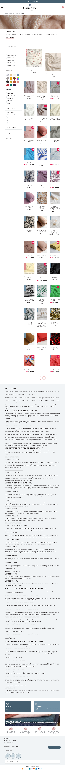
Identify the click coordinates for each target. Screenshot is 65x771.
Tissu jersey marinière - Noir (29, 300)
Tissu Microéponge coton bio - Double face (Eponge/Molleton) (55, 232)
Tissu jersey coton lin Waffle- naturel (42, 96)
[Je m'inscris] (58, 762)
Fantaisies (11, 96)
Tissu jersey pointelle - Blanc (29, 119)
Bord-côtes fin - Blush (42, 141)
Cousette (7, 738)
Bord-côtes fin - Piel (42, 256)
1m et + (11, 60)
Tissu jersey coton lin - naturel (52, 74)
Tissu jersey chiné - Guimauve (29, 96)
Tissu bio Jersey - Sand (42, 119)
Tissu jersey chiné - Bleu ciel (55, 163)
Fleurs (10, 98)
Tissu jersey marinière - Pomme (42, 300)
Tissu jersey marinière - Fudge (42, 207)
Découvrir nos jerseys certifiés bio (15, 631)
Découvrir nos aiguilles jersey (14, 657)
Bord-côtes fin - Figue (29, 207)
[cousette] (30, 7)
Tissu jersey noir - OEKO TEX (55, 277)
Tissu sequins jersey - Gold (55, 323)
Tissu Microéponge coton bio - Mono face (55, 208)
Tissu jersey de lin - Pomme (55, 300)
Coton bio (11, 115)
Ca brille (11, 112)
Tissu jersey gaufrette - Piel (29, 256)
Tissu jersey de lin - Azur (29, 163)
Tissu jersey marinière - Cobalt (42, 163)
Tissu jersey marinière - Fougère (29, 323)
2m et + (11, 62)
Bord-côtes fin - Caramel (29, 348)
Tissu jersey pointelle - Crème (55, 119)
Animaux (11, 93)
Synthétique (12, 123)
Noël (10, 101)
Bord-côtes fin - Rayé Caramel (42, 231)
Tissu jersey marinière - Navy (29, 185)
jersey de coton (22, 405)
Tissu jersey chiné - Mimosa (29, 277)
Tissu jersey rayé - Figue (54, 185)
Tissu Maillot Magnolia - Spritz (29, 369)
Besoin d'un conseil (10, 740)
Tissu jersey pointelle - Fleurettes (33, 70)
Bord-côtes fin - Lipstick (42, 348)
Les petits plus (8, 742)
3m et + (11, 65)
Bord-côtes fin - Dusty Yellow (54, 256)
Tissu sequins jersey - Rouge (54, 348)
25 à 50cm (12, 55)
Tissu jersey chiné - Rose (29, 141)
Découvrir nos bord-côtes (13, 571)
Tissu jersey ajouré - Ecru (54, 96)
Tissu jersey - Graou (29, 231)
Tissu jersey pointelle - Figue (42, 185)
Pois (10, 103)
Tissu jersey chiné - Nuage (55, 141)
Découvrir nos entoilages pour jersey (16, 685)
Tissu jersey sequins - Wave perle (42, 277)
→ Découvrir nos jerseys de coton (14, 470)
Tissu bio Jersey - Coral (55, 369)
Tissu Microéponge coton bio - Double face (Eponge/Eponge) (42, 324)
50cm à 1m (12, 57)
